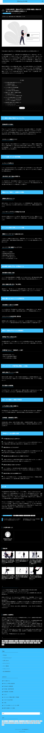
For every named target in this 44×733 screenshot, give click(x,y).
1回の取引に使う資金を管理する (13, 90)
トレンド (17, 515)
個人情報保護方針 (6, 671)
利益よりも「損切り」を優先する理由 (13, 92)
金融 (34, 515)
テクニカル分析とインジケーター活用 (11, 705)
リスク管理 (21, 515)
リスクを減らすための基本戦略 (11, 87)
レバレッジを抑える (11, 89)
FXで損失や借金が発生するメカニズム (13, 82)
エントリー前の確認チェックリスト (14, 100)
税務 (24, 642)
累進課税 (31, 642)
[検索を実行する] (41, 713)
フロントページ (6, 668)
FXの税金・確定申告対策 (8, 688)
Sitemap (5, 655)
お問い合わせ (6, 660)
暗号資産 (21, 642)
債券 (6, 642)
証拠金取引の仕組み (11, 84)
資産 (31, 515)
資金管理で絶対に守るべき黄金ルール (13, 102)
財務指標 (35, 642)
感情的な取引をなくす (12, 94)
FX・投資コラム (6, 680)
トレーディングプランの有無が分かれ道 (15, 95)
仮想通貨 (37, 640)
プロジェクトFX (22, 1)
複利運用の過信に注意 (12, 104)
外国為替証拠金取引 (27, 515)
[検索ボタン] (42, 1)
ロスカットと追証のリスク (12, 85)
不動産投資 (33, 640)
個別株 (3, 642)
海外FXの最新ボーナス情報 (9, 708)
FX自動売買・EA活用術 (8, 691)
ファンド (16, 640)
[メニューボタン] (1, 1)
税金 (27, 642)
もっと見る (22, 107)
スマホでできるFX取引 (8, 699)
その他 (4, 702)
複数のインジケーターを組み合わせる (14, 99)
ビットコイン (11, 640)
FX (14, 515)
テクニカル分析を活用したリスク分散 (13, 97)
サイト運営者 (6, 666)
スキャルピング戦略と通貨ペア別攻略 (11, 697)
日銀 (17, 642)
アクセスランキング (7, 657)
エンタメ (5, 694)
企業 (41, 640)
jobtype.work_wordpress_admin (7, 539)
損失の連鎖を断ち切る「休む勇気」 (14, 105)
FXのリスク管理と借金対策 (7, 13)
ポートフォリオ (21, 640)
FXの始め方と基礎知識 (8, 686)
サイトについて (6, 663)
